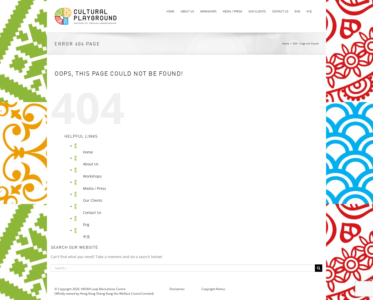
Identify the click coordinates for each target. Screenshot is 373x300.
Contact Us (92, 212)
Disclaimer (177, 289)
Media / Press (94, 188)
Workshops (92, 176)
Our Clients (92, 200)
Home (88, 152)
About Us (90, 164)
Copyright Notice (213, 289)
